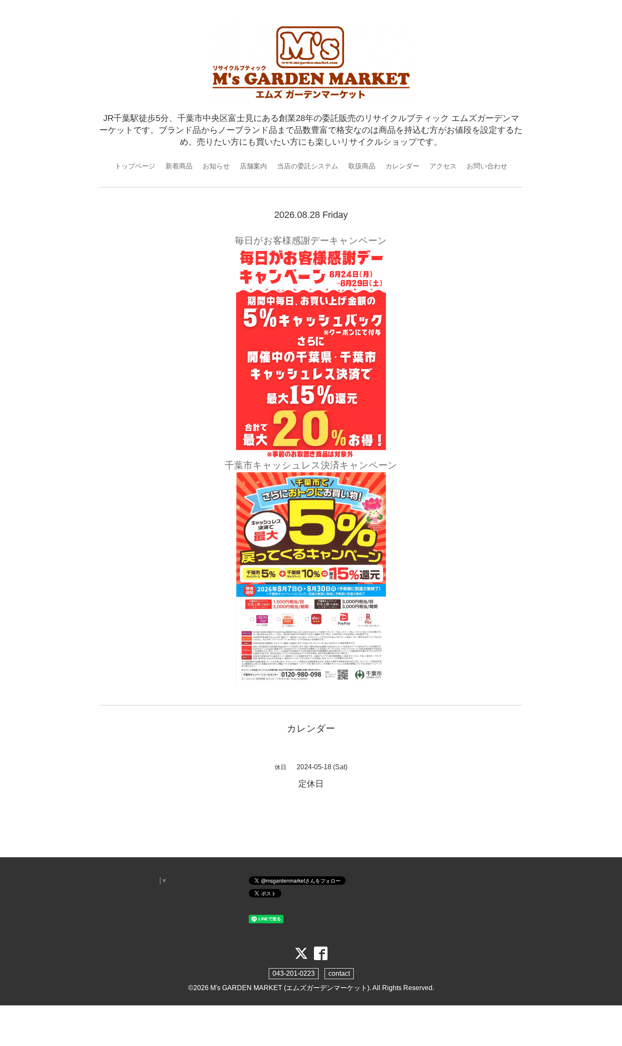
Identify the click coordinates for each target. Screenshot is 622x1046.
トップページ (135, 166)
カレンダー (402, 166)
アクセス (443, 166)
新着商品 (179, 166)
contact (339, 973)
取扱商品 (361, 166)
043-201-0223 (293, 973)
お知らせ (216, 166)
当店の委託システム (307, 166)
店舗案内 (253, 166)
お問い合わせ (487, 166)
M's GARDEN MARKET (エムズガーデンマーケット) (289, 987)
